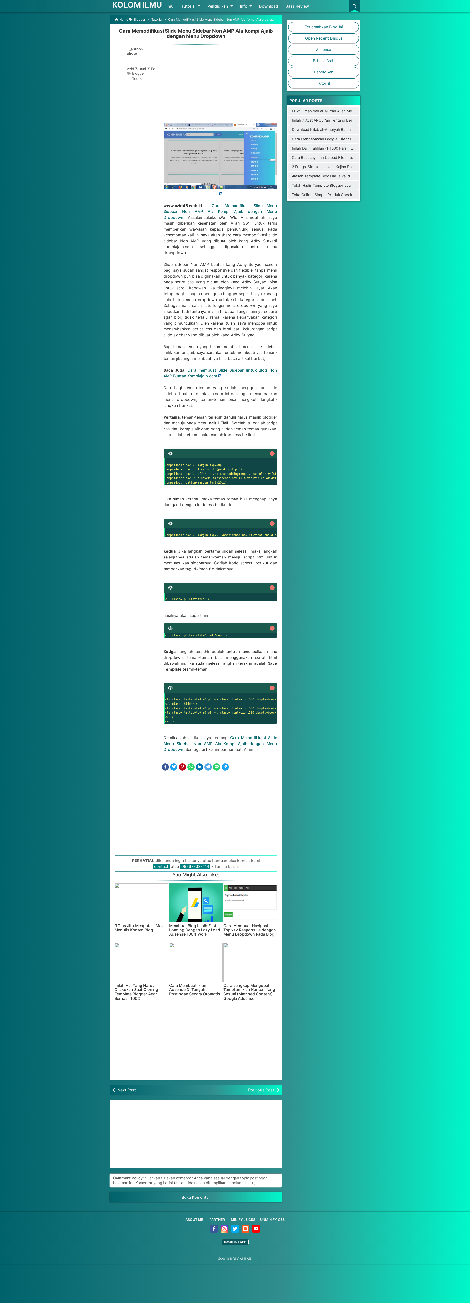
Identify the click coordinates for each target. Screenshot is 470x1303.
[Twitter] (173, 767)
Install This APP (235, 1242)
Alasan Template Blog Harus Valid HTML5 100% (332, 176)
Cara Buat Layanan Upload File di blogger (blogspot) (337, 157)
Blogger (138, 73)
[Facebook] (165, 767)
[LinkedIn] (199, 767)
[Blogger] (246, 1231)
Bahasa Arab (323, 60)
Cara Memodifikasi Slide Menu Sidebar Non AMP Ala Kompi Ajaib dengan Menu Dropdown (196, 33)
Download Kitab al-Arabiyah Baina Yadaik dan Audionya (339, 129)
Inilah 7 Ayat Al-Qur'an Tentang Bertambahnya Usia (336, 120)
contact (161, 866)
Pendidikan (217, 6)
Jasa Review (297, 6)
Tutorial (188, 6)
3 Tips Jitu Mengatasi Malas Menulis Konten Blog (141, 928)
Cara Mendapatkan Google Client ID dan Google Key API (340, 139)
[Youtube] (256, 1231)
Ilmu (170, 6)
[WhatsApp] (191, 767)
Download (268, 6)
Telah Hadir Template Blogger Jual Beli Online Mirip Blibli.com (345, 185)
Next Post (127, 1089)
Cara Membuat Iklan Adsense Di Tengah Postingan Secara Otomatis (194, 989)
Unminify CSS (272, 1219)
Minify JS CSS (243, 1219)
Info (243, 6)
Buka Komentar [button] (196, 1197)
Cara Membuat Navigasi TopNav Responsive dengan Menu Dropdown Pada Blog (249, 930)
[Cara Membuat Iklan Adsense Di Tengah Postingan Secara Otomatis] (196, 962)
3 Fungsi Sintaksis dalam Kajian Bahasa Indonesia (334, 166)
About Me (194, 1219)
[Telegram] (208, 767)
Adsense (323, 49)
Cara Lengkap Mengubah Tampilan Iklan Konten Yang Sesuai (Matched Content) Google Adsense (249, 992)
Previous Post (261, 1089)
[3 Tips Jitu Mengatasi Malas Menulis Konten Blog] (141, 902)
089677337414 (195, 866)
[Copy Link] (225, 767)
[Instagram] (225, 1231)
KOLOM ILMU (137, 5)
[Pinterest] (182, 767)
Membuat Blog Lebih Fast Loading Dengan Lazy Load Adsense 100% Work (194, 930)
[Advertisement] (220, 82)
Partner (217, 1219)
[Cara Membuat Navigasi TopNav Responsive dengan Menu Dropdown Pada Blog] (250, 902)
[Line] (216, 767)
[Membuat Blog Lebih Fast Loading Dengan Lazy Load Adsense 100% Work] (196, 902)
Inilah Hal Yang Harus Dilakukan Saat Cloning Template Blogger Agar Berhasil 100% (136, 992)
